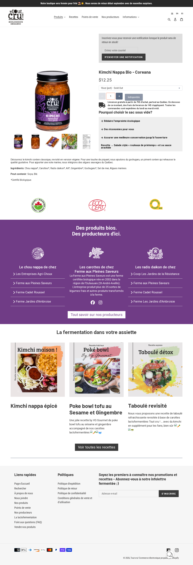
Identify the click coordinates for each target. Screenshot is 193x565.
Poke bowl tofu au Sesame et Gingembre (95, 409)
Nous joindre (21, 498)
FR (172, 13)
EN (177, 13)
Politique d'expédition (69, 483)
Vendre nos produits (25, 527)
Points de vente (22, 507)
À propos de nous (23, 493)
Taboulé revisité (147, 405)
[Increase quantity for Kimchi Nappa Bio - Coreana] (119, 96)
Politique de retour (67, 488)
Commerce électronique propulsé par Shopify (159, 558)
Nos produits (21, 502)
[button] (170, 555)
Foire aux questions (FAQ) (28, 522)
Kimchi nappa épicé (34, 405)
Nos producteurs (23, 512)
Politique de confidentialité (72, 493)
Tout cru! (135, 558)
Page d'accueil (22, 483)
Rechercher (20, 488)
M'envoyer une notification (124, 57)
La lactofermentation (25, 517)
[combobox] (172, 13)
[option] (177, 13)
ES (182, 13)
